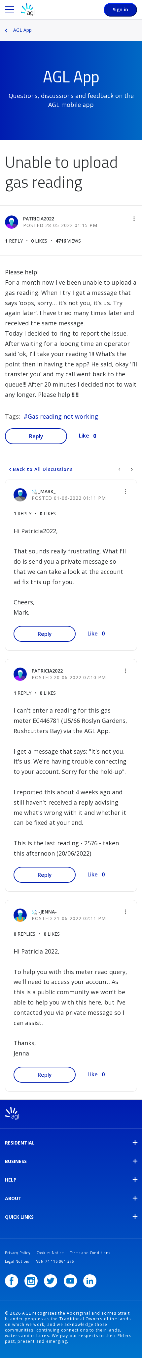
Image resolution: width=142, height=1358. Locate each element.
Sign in (120, 9)
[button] (134, 219)
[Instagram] (31, 1281)
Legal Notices (17, 1261)
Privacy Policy (17, 1252)
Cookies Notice (50, 1252)
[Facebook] (11, 1281)
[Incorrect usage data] (131, 469)
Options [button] (137, 25)
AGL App (22, 30)
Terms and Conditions (90, 1252)
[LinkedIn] (89, 1281)
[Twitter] (50, 1281)
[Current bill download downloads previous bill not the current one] (120, 469)
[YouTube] (70, 1281)
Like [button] (84, 435)
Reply (36, 436)
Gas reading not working (63, 416)
